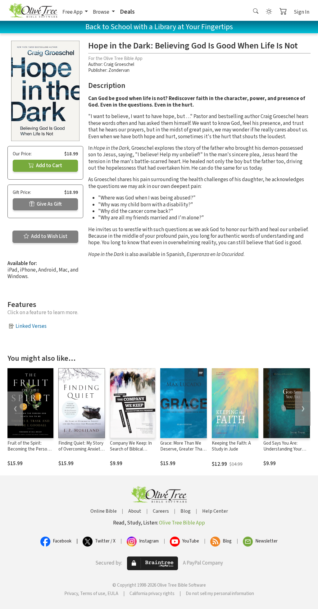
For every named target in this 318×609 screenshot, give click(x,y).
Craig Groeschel (119, 64)
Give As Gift (49, 204)
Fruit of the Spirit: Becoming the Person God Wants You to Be (28, 449)
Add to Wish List (48, 236)
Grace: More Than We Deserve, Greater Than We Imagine (182, 449)
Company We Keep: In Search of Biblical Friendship (131, 449)
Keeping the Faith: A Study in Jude (231, 446)
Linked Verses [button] (31, 326)
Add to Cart (48, 165)
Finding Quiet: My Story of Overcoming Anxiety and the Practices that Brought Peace (80, 452)
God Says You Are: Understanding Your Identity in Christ (282, 449)
